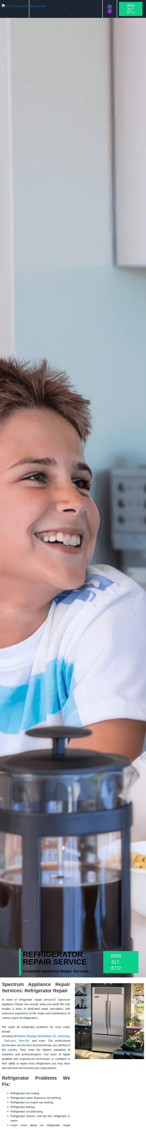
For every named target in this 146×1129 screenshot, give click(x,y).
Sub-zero (10, 1040)
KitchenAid (44, 1036)
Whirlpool (19, 1036)
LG (54, 1036)
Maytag (31, 1036)
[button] (66, 8)
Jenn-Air (24, 1040)
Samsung (63, 1036)
